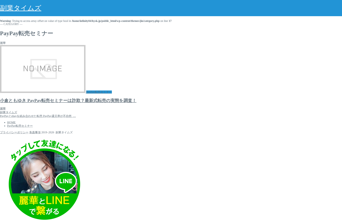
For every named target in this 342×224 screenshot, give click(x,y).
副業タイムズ (20, 8)
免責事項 (35, 132)
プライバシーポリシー (14, 132)
